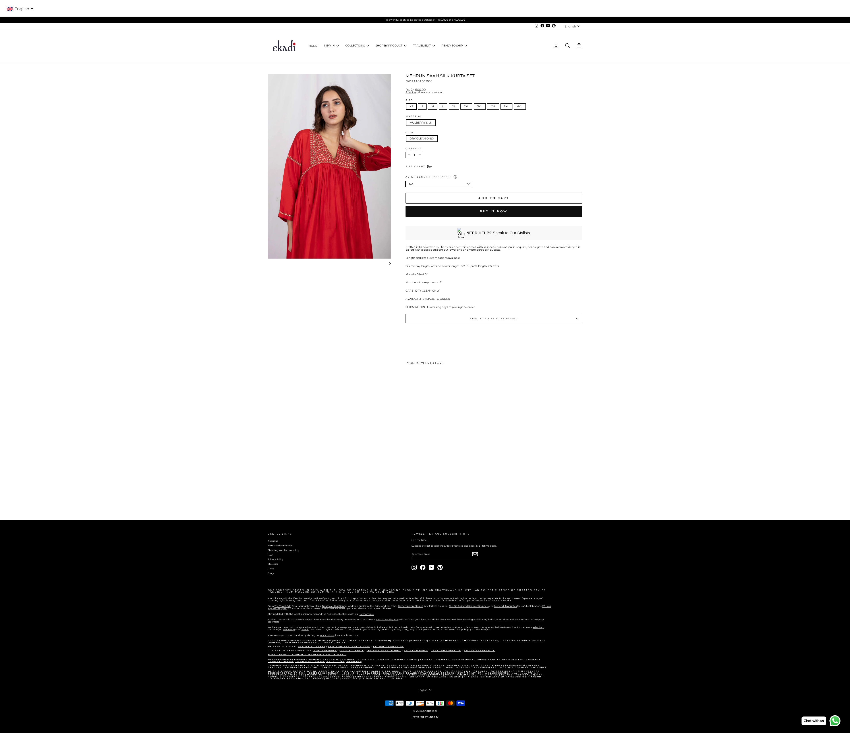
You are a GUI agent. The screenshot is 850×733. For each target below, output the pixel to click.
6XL (519, 106)
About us (273, 541)
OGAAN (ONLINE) (335, 642)
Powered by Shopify (425, 716)
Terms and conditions (280, 545)
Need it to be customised (494, 318)
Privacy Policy (275, 559)
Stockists (273, 564)
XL (454, 106)
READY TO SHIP (452, 45)
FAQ (270, 554)
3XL (479, 106)
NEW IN (329, 45)
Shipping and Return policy (283, 550)
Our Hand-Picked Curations (290, 650)
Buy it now (494, 211)
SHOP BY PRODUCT (389, 45)
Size (409, 100)
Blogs (271, 573)
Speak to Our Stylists (498, 233)
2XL (466, 106)
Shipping (411, 92)
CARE (410, 133)
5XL (506, 106)
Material (414, 116)
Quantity (414, 148)
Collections (355, 45)
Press (271, 568)
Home (313, 45)
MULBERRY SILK (421, 122)
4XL (493, 106)
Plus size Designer (515, 667)
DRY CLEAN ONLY (422, 138)
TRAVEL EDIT (422, 45)
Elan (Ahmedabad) (446, 641)
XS (411, 106)
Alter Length (428, 176)
